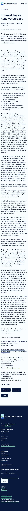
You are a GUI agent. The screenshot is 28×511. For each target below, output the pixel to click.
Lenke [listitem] (5, 395)
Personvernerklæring (6, 496)
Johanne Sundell (5, 455)
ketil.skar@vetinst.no (12, 368)
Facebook (3, 486)
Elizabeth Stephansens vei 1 (8, 446)
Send (4, 481)
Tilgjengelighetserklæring (7, 499)
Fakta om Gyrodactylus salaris (10, 337)
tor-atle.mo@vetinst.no (13, 380)
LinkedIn (3, 488)
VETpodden (4, 490)
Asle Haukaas (4, 460)
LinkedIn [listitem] (16, 390)
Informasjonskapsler (6, 498)
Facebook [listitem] (6, 390)
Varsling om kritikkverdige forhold (10, 501)
